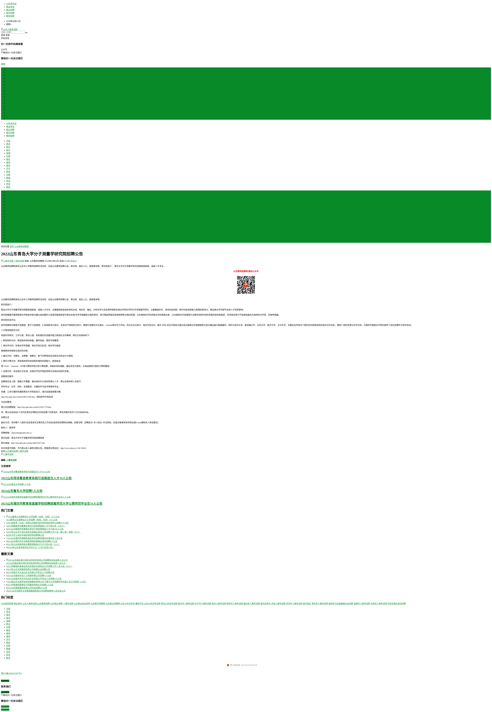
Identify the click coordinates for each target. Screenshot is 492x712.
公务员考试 (11, 4)
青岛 (8, 75)
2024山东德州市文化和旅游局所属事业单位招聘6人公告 (32, 541)
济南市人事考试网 (379, 604)
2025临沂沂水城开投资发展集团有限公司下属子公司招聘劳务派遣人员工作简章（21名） (47, 582)
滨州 (8, 112)
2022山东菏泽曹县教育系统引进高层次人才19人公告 (36, 478)
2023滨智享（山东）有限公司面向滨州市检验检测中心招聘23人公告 (38, 523)
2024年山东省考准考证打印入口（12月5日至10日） (31, 547)
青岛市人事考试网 (320, 604)
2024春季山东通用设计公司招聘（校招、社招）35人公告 (31, 520)
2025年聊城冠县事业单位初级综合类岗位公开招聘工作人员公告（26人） (40, 566)
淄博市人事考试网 (362, 604)
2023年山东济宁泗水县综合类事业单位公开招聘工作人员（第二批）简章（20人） (44, 532)
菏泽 (8, 115)
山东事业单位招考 (82, 604)
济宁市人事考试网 (203, 604)
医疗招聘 (10, 13)
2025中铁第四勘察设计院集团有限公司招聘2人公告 (30, 585)
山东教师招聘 (12, 451)
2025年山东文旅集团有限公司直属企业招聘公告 (28, 569)
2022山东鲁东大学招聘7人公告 (22, 491)
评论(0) (73, 261)
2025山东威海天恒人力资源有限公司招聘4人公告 (29, 575)
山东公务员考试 (127, 604)
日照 (8, 106)
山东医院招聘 (7, 604)
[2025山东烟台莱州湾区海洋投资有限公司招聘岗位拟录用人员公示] (248, 560)
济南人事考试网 (278, 604)
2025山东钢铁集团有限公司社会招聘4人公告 (27, 588)
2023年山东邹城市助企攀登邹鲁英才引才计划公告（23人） (33, 544)
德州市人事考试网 (235, 604)
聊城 (8, 109)
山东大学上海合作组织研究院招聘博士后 (25, 535)
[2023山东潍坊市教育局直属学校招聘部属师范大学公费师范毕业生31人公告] (246, 496)
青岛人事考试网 (219, 604)
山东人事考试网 (30, 604)
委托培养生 (265, 604)
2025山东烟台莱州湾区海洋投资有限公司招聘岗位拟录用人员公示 (36, 563)
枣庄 (8, 207)
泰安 (8, 103)
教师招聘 (10, 16)
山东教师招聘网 (21, 246)
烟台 (8, 91)
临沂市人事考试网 (186, 604)
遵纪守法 (139, 604)
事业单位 (10, 7)
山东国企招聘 (56, 604)
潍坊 (8, 97)
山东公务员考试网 (152, 604)
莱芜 (8, 118)
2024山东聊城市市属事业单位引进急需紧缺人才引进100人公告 (35, 529)
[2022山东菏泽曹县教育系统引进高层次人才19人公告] (246, 471)
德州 (8, 78)
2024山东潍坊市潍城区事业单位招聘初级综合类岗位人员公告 (35, 538)
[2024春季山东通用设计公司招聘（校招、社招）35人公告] (248, 516)
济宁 (8, 100)
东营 (8, 88)
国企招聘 (10, 10)
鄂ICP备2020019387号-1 (11, 673)
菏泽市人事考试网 (294, 604)
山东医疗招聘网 (98, 604)
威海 (8, 94)
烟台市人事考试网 (251, 604)
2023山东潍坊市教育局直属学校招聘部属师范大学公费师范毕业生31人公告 (51, 503)
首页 (8, 69)
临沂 (8, 81)
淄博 (8, 84)
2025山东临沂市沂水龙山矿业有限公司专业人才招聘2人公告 (34, 579)
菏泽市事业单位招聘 (396, 604)
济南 (8, 72)
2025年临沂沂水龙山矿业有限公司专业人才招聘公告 (30, 572)
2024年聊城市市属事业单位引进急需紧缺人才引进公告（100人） (36, 526)
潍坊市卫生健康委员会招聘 (341, 604)
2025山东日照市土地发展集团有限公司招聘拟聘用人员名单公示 (37, 591)
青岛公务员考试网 (169, 604)
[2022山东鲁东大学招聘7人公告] (246, 484)
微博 (3, 64)
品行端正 (307, 604)
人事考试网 (19, 261)
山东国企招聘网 (113, 604)
